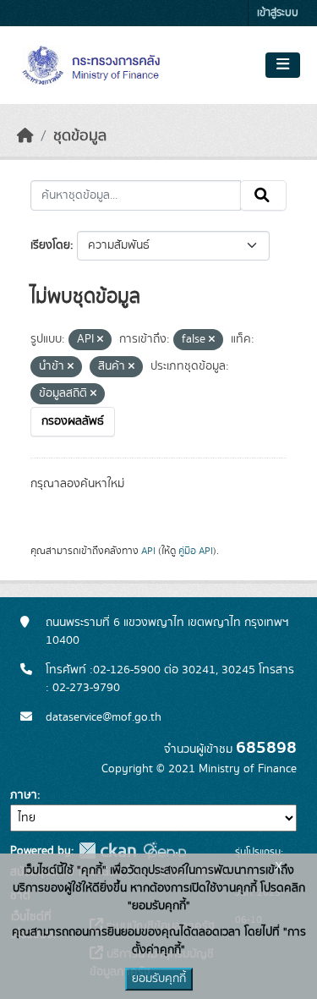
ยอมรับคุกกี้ (159, 978)
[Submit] (263, 195)
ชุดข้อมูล (80, 136)
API (148, 550)
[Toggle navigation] (282, 65)
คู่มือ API (195, 550)
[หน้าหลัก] (25, 136)
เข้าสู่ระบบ (277, 13)
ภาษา (23, 795)
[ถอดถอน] (100, 340)
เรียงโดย (50, 245)
